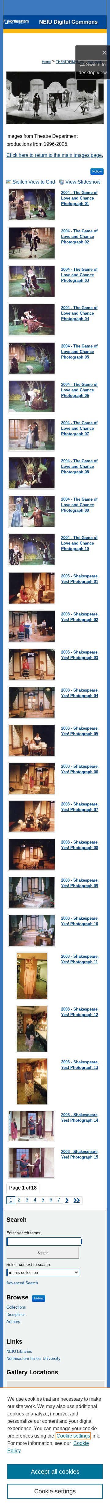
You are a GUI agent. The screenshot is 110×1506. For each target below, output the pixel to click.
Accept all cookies (55, 1471)
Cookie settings (73, 1435)
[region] (55, 1447)
